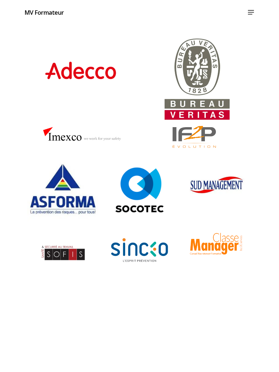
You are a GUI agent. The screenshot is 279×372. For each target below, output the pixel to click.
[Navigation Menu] (251, 12)
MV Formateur (44, 12)
